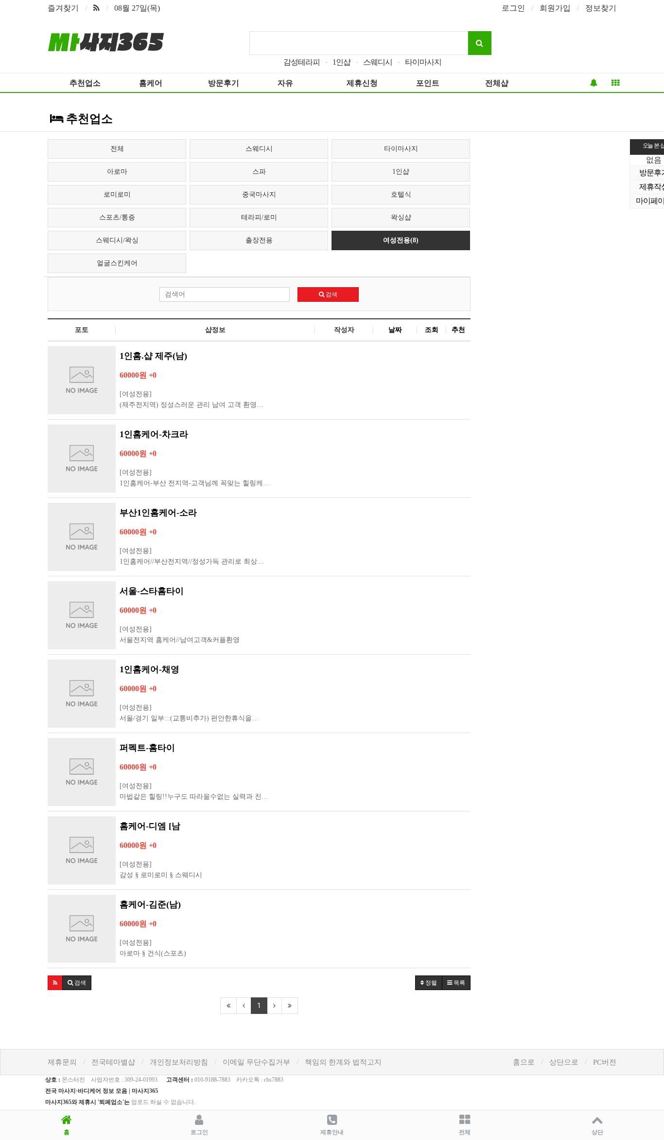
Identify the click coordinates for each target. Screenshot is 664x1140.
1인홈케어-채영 (149, 669)
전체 (117, 148)
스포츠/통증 (117, 217)
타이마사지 (423, 62)
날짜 (395, 329)
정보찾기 (600, 8)
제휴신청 (362, 83)
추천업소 (85, 83)
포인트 (427, 83)
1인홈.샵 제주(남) (153, 356)
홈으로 (524, 1062)
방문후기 (223, 83)
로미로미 (117, 194)
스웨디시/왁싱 (117, 240)
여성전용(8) (401, 240)
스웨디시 (377, 62)
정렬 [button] (430, 982)
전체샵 (496, 83)
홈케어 (150, 83)
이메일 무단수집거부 (256, 1062)
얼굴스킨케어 (117, 263)
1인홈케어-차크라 (154, 434)
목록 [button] (458, 982)
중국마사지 (259, 194)
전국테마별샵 (113, 1062)
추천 (458, 329)
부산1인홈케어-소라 (158, 512)
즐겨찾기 (63, 8)
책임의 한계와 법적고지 (343, 1062)
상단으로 (563, 1062)
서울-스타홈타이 (152, 591)
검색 (330, 294)
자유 (285, 83)
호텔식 (401, 194)
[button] (55, 982)
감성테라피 (301, 62)
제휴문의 (62, 1062)
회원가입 (555, 8)
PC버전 (604, 1062)
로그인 (513, 8)
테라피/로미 (259, 217)
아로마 (117, 171)
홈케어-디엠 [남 (150, 826)
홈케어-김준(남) (150, 904)
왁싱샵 (401, 217)
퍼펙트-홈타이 (147, 748)
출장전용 (259, 240)
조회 (431, 329)
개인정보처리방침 (179, 1062)
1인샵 (341, 62)
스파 (259, 171)
